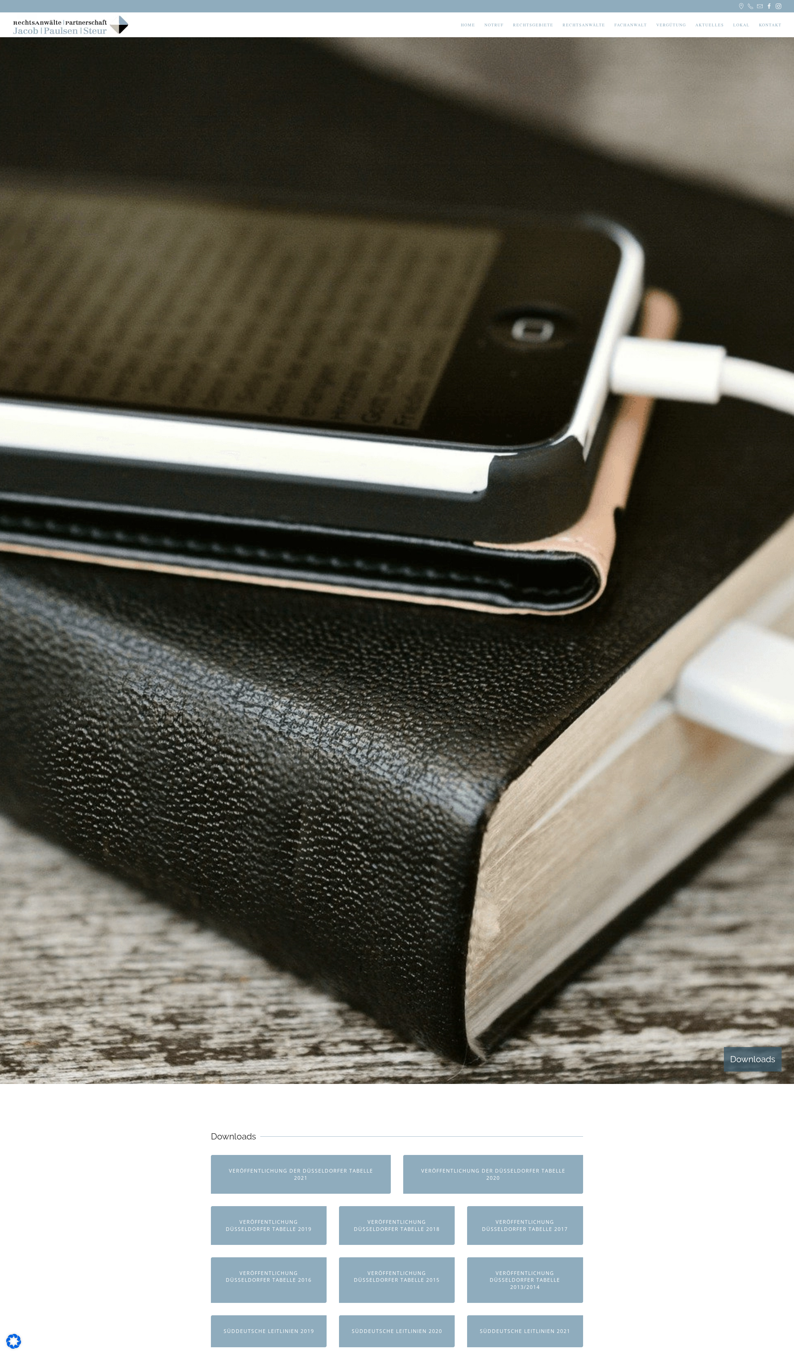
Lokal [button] (741, 25)
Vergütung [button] (671, 25)
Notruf (494, 25)
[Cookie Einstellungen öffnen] (13, 1340)
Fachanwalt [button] (630, 25)
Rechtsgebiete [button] (533, 25)
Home (468, 25)
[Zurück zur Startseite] (71, 24)
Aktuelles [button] (709, 25)
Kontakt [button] (770, 25)
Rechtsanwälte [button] (584, 25)
